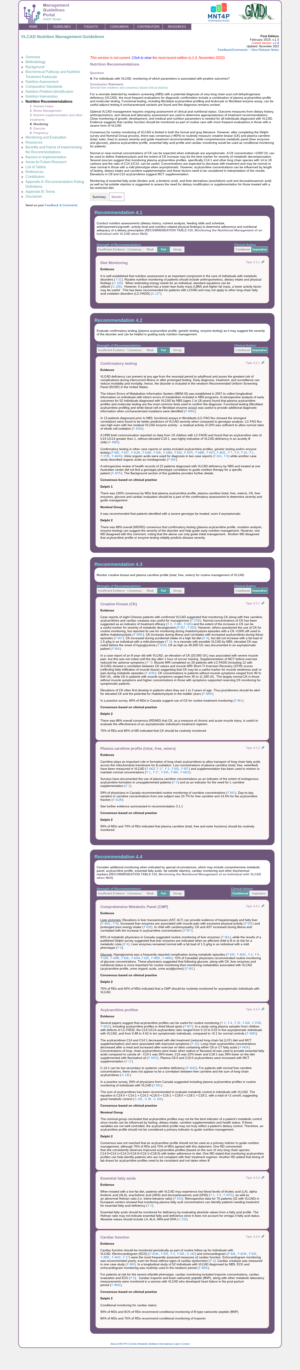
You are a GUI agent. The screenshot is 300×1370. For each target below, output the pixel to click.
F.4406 (199, 452)
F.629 (147, 927)
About (113, 1344)
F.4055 (190, 411)
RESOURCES (177, 26)
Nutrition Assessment (41, 82)
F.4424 (116, 456)
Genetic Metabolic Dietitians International (150, 1344)
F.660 (115, 452)
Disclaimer (33, 196)
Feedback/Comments (233, 49)
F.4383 (113, 442)
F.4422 (221, 452)
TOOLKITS (91, 26)
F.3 (170, 624)
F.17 (160, 768)
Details (117, 197)
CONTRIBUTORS (148, 26)
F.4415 (185, 772)
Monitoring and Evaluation (45, 137)
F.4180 (147, 452)
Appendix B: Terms (40, 191)
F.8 (237, 452)
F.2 (251, 452)
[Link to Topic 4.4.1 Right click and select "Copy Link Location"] (263, 906)
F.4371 (211, 452)
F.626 (157, 452)
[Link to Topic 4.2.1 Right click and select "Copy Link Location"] (263, 363)
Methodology (35, 62)
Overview (32, 57)
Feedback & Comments (61, 205)
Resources (33, 142)
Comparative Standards (43, 86)
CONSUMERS (119, 26)
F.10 (244, 452)
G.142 (191, 1253)
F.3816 (116, 1285)
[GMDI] (257, 18)
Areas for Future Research (46, 162)
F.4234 (137, 428)
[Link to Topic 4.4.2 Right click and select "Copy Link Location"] (263, 1009)
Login (176, 1344)
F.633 (178, 452)
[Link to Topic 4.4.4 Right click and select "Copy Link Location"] (263, 1236)
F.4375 (188, 452)
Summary (99, 197)
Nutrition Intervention (41, 96)
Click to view (142, 58)
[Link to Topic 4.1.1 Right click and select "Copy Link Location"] (263, 262)
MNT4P (123, 1344)
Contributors (35, 177)
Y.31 (118, 279)
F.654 (171, 459)
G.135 (125, 1075)
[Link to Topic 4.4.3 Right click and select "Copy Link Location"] (263, 1177)
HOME (33, 26)
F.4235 (150, 673)
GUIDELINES (62, 26)
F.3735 (105, 456)
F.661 (238, 700)
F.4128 (135, 452)
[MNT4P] (219, 20)
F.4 (206, 638)
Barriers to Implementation (45, 157)
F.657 (125, 452)
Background (34, 67)
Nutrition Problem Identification (49, 91)
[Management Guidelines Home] (32, 21)
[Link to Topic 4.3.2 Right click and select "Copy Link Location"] (263, 748)
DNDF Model (52, 19)
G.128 (117, 283)
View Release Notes (265, 49)
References (34, 172)
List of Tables (35, 167)
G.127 (156, 293)
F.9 (115, 923)
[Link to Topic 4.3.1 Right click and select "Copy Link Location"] (263, 603)
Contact (185, 1344)
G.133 (182, 1219)
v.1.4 (276, 43)
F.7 (230, 452)
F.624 (217, 456)
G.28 (148, 1099)
